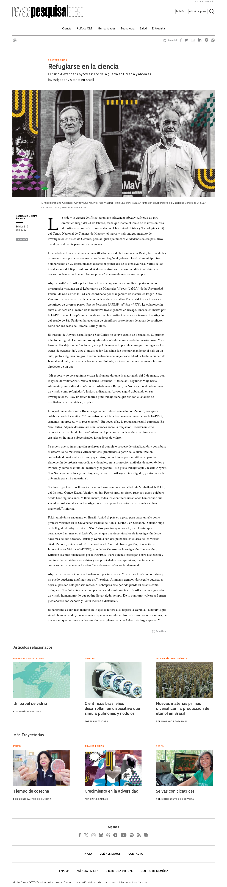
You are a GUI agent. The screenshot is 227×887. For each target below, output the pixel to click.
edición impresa (198, 11)
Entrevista (158, 29)
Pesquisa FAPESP (113, 304)
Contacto (135, 854)
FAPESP (64, 871)
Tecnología (128, 29)
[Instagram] (93, 835)
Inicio (88, 854)
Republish (172, 40)
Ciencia (66, 29)
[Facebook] (80, 835)
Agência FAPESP (87, 871)
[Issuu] (145, 835)
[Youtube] (123, 835)
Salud (143, 29)
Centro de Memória (154, 871)
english (197, 1)
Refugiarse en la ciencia (83, 67)
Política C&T (85, 29)
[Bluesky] (100, 835)
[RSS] (137, 835)
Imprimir (14, 40)
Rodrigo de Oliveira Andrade (26, 217)
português (208, 1)
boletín (180, 11)
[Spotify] (131, 835)
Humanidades (106, 29)
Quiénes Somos (110, 854)
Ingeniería (22, 239)
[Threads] (108, 835)
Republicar (161, 631)
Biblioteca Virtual (120, 871)
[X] (86, 835)
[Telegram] (115, 835)
